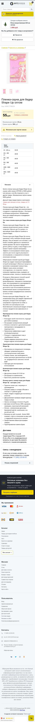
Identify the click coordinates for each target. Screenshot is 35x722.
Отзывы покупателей (11, 463)
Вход (2, 601)
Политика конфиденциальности (10, 621)
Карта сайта (4, 589)
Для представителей (7, 577)
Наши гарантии (5, 572)
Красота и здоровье (16, 48)
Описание (8, 184)
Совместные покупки (7, 579)
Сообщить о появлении (21, 115)
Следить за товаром (9, 139)
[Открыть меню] (2, 4)
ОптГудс (22, 710)
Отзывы (3, 584)
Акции (3, 531)
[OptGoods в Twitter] (15, 657)
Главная (4, 48)
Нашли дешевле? (21, 135)
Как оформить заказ (7, 611)
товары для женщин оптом (11, 202)
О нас (3, 567)
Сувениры (4, 543)
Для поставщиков (6, 582)
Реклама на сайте (6, 618)
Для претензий (5, 613)
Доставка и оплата (6, 570)
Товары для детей (6, 548)
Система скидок (5, 616)
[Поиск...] (32, 9)
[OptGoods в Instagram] (20, 657)
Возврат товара (5, 574)
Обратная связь (8, 650)
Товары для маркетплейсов (9, 533)
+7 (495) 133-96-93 (20, 457)
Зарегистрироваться (7, 604)
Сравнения (4, 606)
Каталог (4, 528)
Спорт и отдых (5, 546)
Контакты (4, 587)
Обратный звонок (6, 609)
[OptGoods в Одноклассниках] (23, 657)
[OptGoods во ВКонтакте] (11, 657)
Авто (2, 538)
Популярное (4, 536)
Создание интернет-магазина (13, 714)
